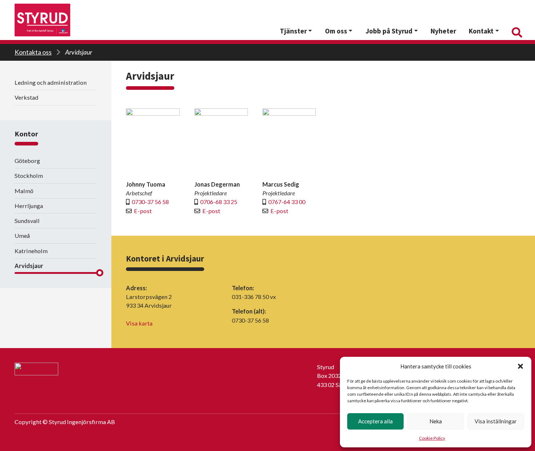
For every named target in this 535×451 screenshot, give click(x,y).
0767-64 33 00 (286, 201)
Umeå (22, 235)
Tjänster (293, 31)
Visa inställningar (496, 421)
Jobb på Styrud (388, 31)
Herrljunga (29, 205)
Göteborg (27, 160)
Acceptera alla (375, 421)
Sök (516, 31)
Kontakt (481, 31)
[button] (520, 366)
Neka (435, 421)
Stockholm (29, 175)
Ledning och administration (51, 82)
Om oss (336, 31)
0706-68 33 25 (218, 201)
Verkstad (26, 97)
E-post (143, 210)
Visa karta (139, 323)
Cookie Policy (432, 438)
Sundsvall (27, 220)
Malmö (24, 190)
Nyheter (443, 31)
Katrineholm (31, 250)
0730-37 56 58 (150, 201)
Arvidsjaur (78, 52)
